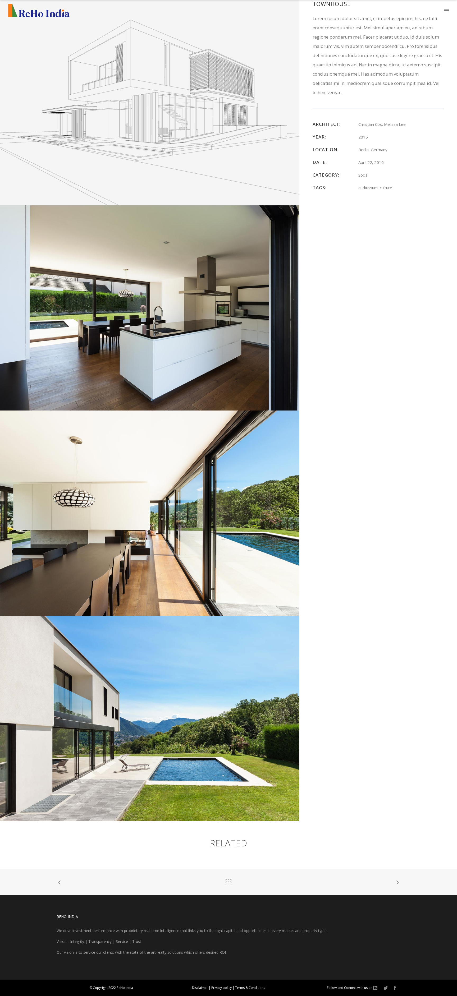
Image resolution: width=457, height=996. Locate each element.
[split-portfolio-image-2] (149, 307)
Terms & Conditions (250, 987)
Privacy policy (221, 987)
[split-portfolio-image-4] (149, 718)
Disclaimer (200, 987)
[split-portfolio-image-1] (149, 102)
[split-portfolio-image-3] (149, 512)
